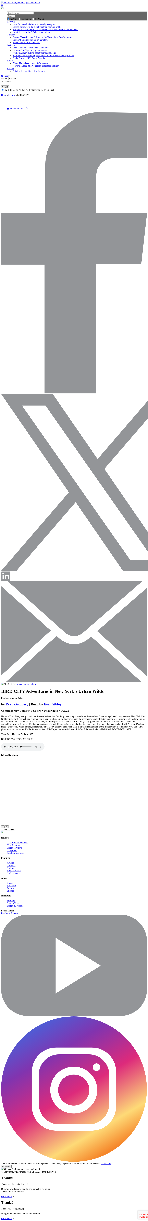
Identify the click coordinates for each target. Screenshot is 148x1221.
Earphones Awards (15, 853)
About (10, 60)
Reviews (11, 21)
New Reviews (13, 845)
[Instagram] (74, 1161)
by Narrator (40, 19)
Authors (10, 868)
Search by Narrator (15, 906)
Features (11, 45)
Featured (11, 900)
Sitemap (10, 891)
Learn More (106, 1163)
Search (6, 76)
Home (4, 95)
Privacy (10, 888)
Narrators (11, 34)
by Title (14, 19)
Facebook (5, 913)
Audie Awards (13, 873)
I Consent (6, 1166)
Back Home (6, 1196)
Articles (10, 68)
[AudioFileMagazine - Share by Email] (74, 681)
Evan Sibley (52, 704)
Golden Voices (13, 903)
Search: (5, 78)
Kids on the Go (14, 870)
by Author (26, 19)
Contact (10, 883)
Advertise (11, 885)
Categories (12, 850)
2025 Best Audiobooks (17, 842)
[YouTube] (74, 1015)
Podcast (14, 913)
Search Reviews (14, 848)
